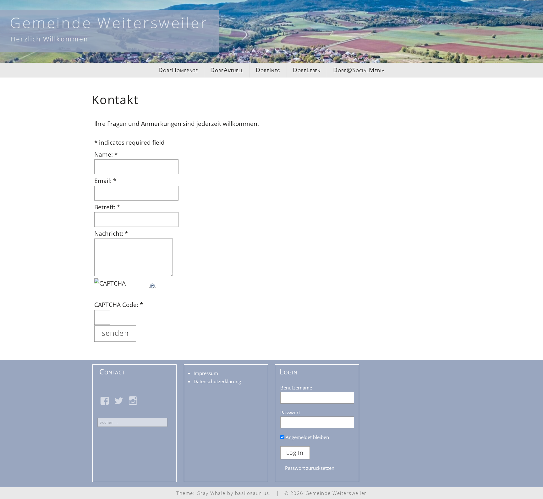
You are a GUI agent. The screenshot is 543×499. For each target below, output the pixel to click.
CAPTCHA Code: (118, 305)
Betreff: (107, 207)
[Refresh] (152, 283)
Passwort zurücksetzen (309, 468)
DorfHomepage (178, 70)
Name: (106, 154)
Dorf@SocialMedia (358, 70)
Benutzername (296, 387)
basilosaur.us (252, 493)
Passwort (290, 412)
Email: (105, 181)
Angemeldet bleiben (306, 437)
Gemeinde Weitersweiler (109, 22)
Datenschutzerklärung (217, 381)
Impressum (206, 373)
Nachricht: (111, 233)
